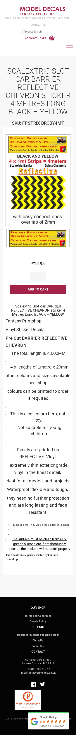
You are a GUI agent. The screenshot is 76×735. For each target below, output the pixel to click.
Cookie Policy (38, 621)
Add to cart (38, 289)
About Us (63, 18)
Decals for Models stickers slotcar (30, 18)
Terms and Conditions (38, 615)
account (31, 38)
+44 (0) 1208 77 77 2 (38, 669)
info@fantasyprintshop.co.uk (38, 672)
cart (43, 38)
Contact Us (38, 24)
